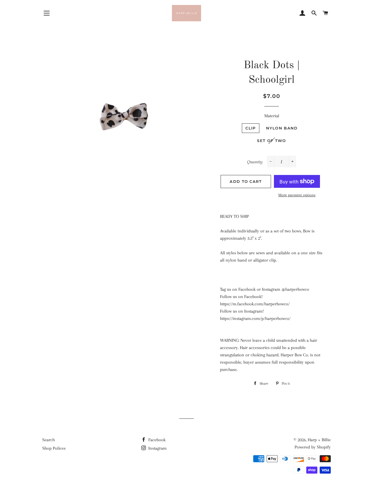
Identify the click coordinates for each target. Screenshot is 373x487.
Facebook (156, 439)
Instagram (157, 448)
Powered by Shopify (313, 447)
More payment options (297, 195)
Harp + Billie (319, 439)
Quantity (255, 161)
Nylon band (282, 128)
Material (271, 115)
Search (48, 439)
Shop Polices (54, 448)
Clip (250, 128)
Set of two (271, 140)
